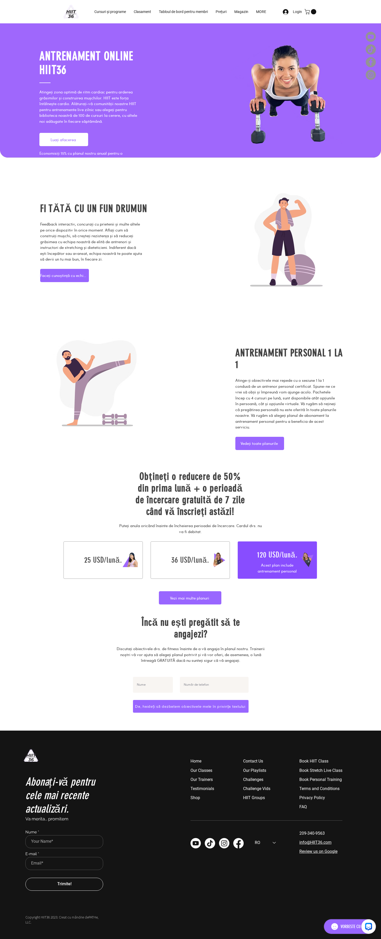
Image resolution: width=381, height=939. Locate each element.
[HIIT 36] (224, 843)
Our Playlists (254, 770)
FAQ (303, 806)
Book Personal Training (320, 779)
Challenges (253, 779)
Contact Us (253, 761)
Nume (31, 832)
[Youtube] (371, 37)
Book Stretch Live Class (320, 770)
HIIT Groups (254, 797)
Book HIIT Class (313, 761)
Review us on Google (318, 851)
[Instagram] (371, 75)
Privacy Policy (312, 797)
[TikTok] (371, 49)
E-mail (31, 854)
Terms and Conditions (319, 788)
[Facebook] (371, 62)
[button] (183, 11)
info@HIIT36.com (315, 842)
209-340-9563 (312, 833)
